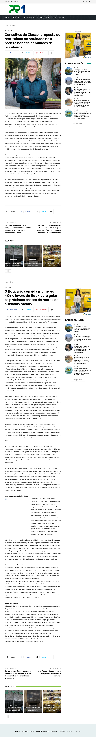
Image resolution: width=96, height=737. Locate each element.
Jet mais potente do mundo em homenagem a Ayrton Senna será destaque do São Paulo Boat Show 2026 (82, 115)
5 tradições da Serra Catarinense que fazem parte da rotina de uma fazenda (82, 72)
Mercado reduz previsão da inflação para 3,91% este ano (52, 263)
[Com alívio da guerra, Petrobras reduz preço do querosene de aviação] (14, 256)
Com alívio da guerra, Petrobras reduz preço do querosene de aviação (14, 263)
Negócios (13, 25)
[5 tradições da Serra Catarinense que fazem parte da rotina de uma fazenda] (69, 71)
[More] (51, 53)
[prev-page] (6, 270)
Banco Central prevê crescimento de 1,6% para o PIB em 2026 (33, 263)
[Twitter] (89, 1)
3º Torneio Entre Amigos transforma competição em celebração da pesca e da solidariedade (82, 82)
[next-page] (9, 270)
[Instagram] (86, 1)
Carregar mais (77, 123)
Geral (76, 67)
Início (6, 25)
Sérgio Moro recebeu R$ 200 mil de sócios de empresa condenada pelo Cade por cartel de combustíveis (82, 92)
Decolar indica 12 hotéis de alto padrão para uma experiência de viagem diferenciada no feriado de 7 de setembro (82, 104)
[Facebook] (83, 1)
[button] (88, 17)
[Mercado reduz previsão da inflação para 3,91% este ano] (52, 256)
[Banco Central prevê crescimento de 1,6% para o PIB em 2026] (33, 256)
